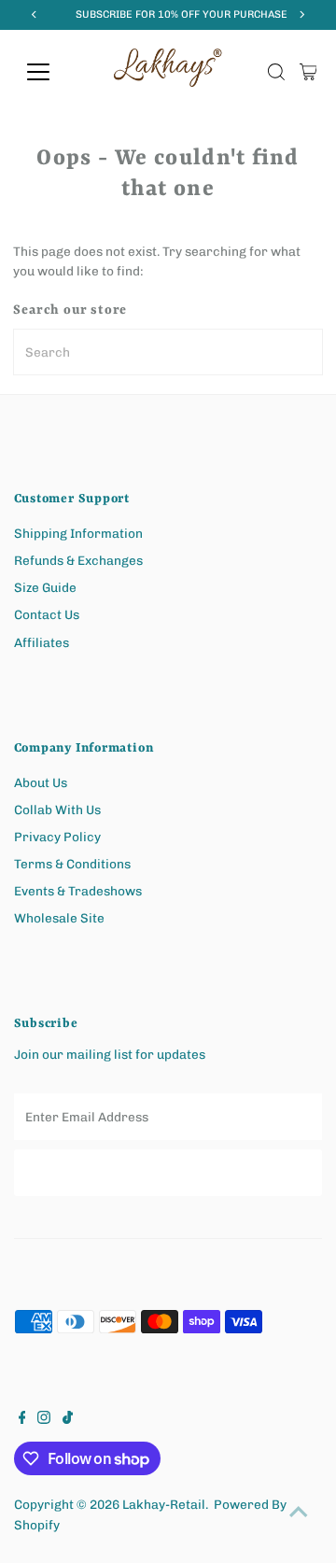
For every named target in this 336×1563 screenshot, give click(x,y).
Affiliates (41, 642)
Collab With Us (57, 809)
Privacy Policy (57, 836)
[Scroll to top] (298, 1511)
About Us (40, 782)
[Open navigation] (50, 72)
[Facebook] (22, 1419)
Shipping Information (78, 533)
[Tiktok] (67, 1419)
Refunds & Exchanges (78, 560)
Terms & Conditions (72, 863)
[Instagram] (44, 1419)
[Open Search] (276, 71)
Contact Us (46, 614)
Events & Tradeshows (78, 890)
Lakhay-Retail (163, 1504)
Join (167, 1171)
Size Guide (45, 587)
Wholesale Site (59, 917)
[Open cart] (308, 71)
